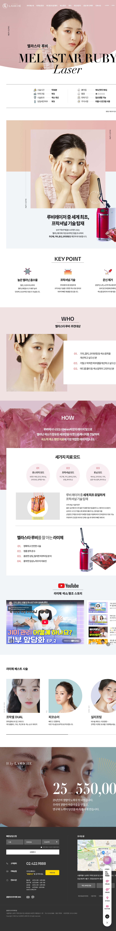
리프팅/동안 (40, 5)
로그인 (106, 5)
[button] (108, 644)
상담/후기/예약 (88, 5)
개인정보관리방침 (83, 896)
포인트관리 (77, 5)
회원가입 (113, 5)
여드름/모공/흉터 (51, 5)
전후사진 (98, 5)
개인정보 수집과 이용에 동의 (51, 847)
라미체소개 (30, 5)
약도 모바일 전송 (86, 885)
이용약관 (93, 896)
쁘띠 (70, 5)
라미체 (12, 5)
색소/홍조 (63, 5)
